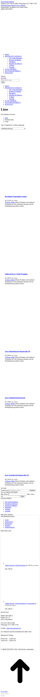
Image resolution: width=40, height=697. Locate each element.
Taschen (7, 511)
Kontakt (7, 525)
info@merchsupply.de (13, 628)
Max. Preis (30, 494)
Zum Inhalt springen (7, 2)
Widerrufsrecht (9, 527)
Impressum (8, 523)
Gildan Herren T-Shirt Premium (16, 274)
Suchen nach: (5, 490)
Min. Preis (4, 494)
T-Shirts (7, 509)
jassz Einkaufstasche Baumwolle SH (17, 351)
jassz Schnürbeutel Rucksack (15, 398)
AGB (7, 520)
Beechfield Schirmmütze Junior (16, 196)
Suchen (32, 490)
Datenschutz (9, 522)
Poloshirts (8, 507)
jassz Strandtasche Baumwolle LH (17, 475)
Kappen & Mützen (11, 505)
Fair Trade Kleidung (11, 502)
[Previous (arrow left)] (1, 695)
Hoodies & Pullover (11, 504)
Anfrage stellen (10, 202)
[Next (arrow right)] (4, 695)
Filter (22, 496)
